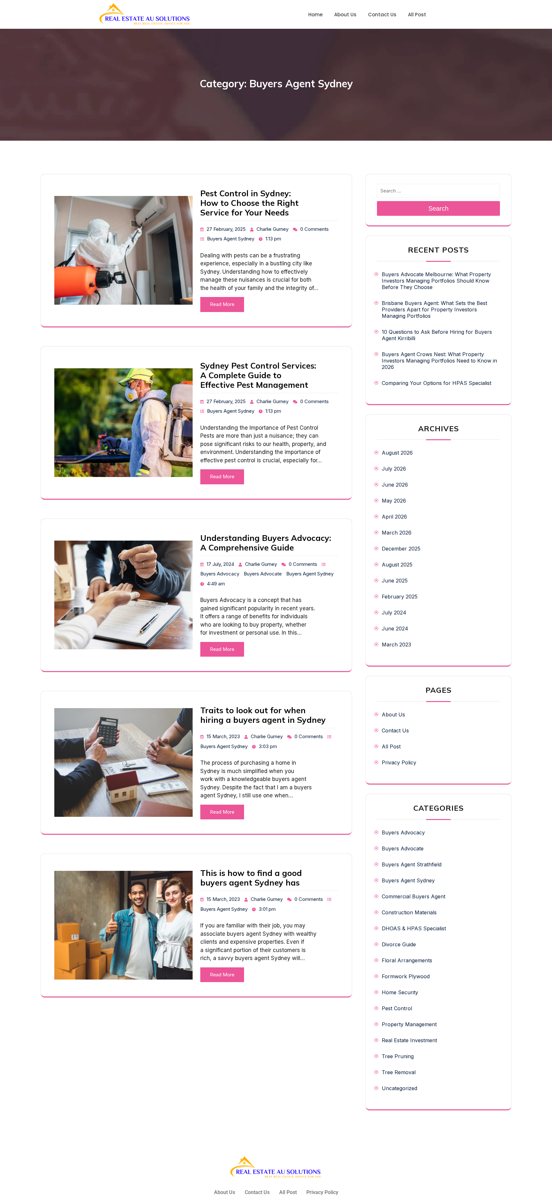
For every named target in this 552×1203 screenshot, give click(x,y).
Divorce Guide (399, 944)
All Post (391, 746)
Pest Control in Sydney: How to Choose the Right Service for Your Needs (249, 202)
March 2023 (396, 644)
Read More (222, 304)
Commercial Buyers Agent (413, 896)
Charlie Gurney (272, 229)
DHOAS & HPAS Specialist (414, 928)
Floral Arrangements (407, 960)
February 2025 (400, 596)
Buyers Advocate (263, 574)
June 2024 (395, 628)
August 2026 (397, 452)
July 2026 (394, 468)
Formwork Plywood (406, 976)
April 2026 (394, 516)
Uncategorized (399, 1088)
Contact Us (395, 730)
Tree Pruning (398, 1056)
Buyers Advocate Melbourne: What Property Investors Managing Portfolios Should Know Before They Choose (436, 280)
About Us (393, 714)
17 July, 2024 (220, 564)
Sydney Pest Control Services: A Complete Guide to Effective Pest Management (258, 375)
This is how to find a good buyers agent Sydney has (251, 877)
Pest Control (397, 1008)
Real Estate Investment (409, 1040)
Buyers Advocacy (219, 574)
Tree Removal (399, 1072)
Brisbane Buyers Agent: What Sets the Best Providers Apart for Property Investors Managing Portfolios (434, 309)
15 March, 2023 (223, 736)
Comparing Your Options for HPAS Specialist (436, 383)
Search (438, 208)
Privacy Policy (399, 762)
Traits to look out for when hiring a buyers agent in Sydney (263, 715)
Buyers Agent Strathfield (411, 864)
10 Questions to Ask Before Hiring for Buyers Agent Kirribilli (437, 335)
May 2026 (394, 500)
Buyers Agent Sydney (230, 239)
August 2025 (397, 564)
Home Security (400, 992)
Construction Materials (409, 912)
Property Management (409, 1024)
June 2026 (395, 484)
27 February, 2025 (226, 229)
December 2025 (401, 548)
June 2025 (395, 580)
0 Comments (314, 229)
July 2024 (394, 612)
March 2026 (396, 532)
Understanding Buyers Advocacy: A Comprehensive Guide (265, 542)
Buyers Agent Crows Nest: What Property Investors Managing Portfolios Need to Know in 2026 (439, 360)
